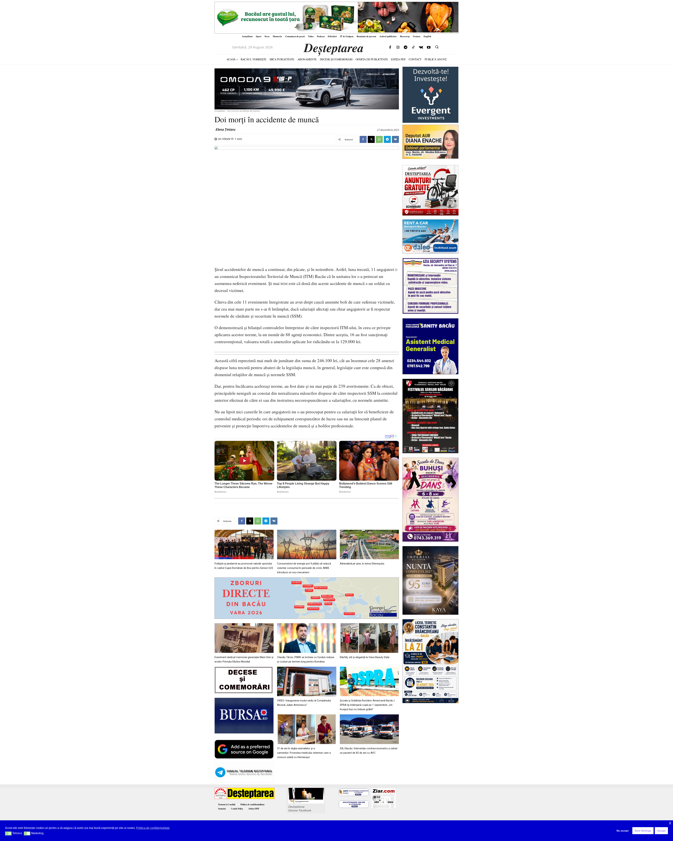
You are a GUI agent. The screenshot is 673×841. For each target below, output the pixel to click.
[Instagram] (398, 48)
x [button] (670, 823)
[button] (437, 47)
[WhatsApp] (379, 139)
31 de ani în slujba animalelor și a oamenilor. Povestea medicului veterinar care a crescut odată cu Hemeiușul (304, 753)
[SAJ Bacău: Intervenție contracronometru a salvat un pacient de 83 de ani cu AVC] (369, 729)
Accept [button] (661, 830)
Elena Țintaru (225, 129)
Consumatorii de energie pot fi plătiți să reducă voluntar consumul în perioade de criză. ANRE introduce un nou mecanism (304, 568)
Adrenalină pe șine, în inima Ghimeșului (362, 563)
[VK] (395, 139)
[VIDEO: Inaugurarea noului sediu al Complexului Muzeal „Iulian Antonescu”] (306, 681)
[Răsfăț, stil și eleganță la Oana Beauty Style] (369, 638)
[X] (371, 139)
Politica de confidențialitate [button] (153, 827)
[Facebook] (390, 48)
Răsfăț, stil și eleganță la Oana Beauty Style (364, 657)
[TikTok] (413, 48)
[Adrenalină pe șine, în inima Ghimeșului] (369, 544)
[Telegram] (406, 48)
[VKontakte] (421, 48)
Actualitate (220, 110)
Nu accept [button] (623, 830)
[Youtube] (429, 48)
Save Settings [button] (643, 830)
